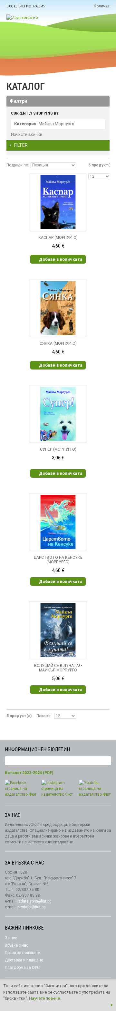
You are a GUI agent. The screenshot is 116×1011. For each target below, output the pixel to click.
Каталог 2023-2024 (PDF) (29, 773)
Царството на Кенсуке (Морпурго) (58, 559)
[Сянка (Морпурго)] (58, 308)
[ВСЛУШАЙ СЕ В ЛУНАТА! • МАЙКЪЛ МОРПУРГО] (58, 630)
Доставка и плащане (24, 960)
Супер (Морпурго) (58, 449)
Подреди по (17, 165)
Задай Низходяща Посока (82, 165)
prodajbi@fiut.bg (31, 907)
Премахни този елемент (100, 124)
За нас (11, 938)
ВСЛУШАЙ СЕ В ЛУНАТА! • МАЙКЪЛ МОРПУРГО (58, 667)
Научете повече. (45, 998)
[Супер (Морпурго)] (58, 414)
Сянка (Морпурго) (58, 343)
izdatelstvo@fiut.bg (34, 901)
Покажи (43, 716)
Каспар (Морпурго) (58, 237)
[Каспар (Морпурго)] (58, 202)
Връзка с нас (16, 945)
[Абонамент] (106, 760)
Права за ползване (22, 952)
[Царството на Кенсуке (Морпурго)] (58, 522)
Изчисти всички (26, 134)
